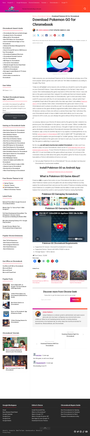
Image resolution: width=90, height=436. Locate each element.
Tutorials (43, 2)
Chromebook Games (44, 16)
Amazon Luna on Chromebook (12, 166)
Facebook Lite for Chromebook (13, 35)
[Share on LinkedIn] (61, 35)
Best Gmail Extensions (9, 247)
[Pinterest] (81, 432)
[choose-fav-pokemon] (45, 201)
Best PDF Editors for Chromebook (13, 39)
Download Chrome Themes (40, 420)
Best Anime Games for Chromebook (14, 130)
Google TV (64, 2)
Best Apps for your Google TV (40, 418)
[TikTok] (83, 432)
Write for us (39, 430)
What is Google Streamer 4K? (40, 416)
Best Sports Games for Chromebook (14, 153)
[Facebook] (75, 432)
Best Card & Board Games (11, 136)
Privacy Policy (6, 432)
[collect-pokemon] (54, 201)
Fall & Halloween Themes (11, 187)
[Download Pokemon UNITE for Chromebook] (41, 275)
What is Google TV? (37, 414)
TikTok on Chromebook (10, 69)
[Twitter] (78, 432)
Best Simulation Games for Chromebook (15, 151)
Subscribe (75, 299)
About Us (5, 430)
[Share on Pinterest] (53, 35)
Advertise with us (30, 430)
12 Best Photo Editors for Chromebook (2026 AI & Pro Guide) (19, 295)
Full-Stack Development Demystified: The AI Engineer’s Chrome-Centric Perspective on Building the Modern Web (15, 215)
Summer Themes (9, 185)
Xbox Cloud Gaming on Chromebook (14, 170)
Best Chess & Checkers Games (13, 138)
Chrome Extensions (34, 2)
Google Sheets (7, 420)
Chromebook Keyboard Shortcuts (13, 54)
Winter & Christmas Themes (12, 189)
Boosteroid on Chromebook (12, 168)
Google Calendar (8, 414)
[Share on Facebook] (45, 35)
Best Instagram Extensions (11, 244)
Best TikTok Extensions (10, 240)
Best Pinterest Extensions (10, 242)
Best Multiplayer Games (10, 158)
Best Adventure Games (10, 134)
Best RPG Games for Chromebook (13, 145)
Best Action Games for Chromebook (14, 132)
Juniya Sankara (43, 30)
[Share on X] (36, 35)
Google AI (10, 2)
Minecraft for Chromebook (11, 37)
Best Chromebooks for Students (70, 412)
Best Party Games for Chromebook (14, 147)
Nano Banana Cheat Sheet (10, 412)
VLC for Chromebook (10, 58)
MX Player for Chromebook (12, 60)
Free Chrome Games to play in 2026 (14, 164)
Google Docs (6, 416)
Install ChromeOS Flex (38, 410)
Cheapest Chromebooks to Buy (70, 416)
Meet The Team (20, 430)
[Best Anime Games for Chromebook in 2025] (59, 275)
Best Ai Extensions (8, 249)
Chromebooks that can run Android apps (15, 33)
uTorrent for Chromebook (11, 62)
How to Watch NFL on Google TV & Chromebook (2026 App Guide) (18, 286)
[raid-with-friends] (80, 201)
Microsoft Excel (7, 270)
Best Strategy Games (10, 155)
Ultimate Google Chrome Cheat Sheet (14, 65)
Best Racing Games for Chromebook (14, 143)
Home (34, 16)
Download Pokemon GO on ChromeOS (60, 172)
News (4, 2)
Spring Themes (8, 183)
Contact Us (12, 430)
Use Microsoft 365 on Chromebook (13, 266)
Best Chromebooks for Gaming (70, 410)
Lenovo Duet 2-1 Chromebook (47, 134)
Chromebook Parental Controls (13, 56)
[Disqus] (60, 374)
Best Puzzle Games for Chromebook (14, 149)
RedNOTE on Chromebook (11, 67)
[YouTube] (86, 432)
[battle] (37, 201)
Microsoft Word (7, 268)
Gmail (4, 410)
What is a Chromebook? (39, 412)
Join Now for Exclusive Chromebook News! (15, 117)
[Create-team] (63, 201)
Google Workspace (22, 2)
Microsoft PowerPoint (9, 272)
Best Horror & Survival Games (12, 141)
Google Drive (6, 418)
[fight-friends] (72, 201)
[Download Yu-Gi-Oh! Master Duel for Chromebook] (78, 275)
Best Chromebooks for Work (69, 414)
